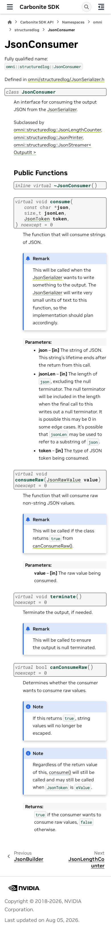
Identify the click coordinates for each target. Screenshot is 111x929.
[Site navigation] (10, 7)
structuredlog (27, 29)
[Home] (10, 22)
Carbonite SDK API (37, 22)
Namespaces (73, 22)
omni (97, 22)
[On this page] (101, 7)
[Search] (86, 7)
